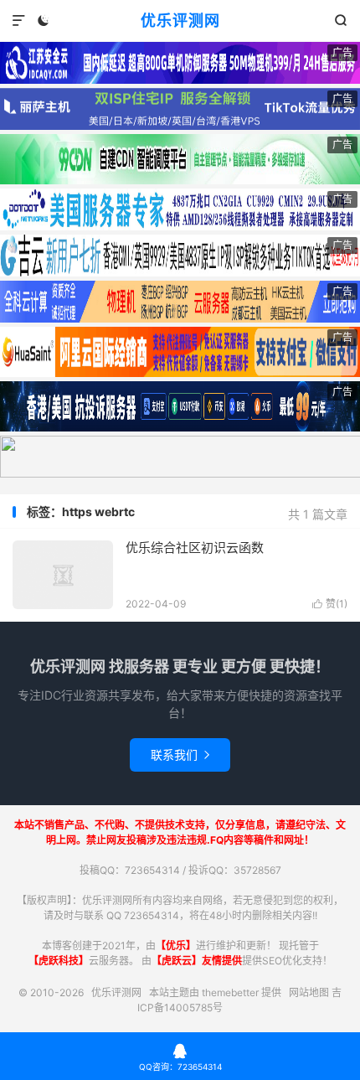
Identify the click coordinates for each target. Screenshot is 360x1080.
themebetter (230, 992)
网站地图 (309, 992)
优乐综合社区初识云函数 (195, 548)
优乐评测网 (180, 20)
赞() (329, 603)
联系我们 (180, 754)
